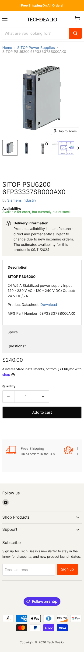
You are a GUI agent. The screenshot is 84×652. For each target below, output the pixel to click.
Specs (12, 332)
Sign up (67, 569)
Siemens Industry (21, 200)
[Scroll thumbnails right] (77, 148)
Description (17, 267)
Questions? (16, 346)
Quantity (8, 386)
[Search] (75, 33)
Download (48, 304)
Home (7, 48)
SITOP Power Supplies (36, 48)
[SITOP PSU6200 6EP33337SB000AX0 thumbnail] (10, 147)
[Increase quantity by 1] (43, 396)
